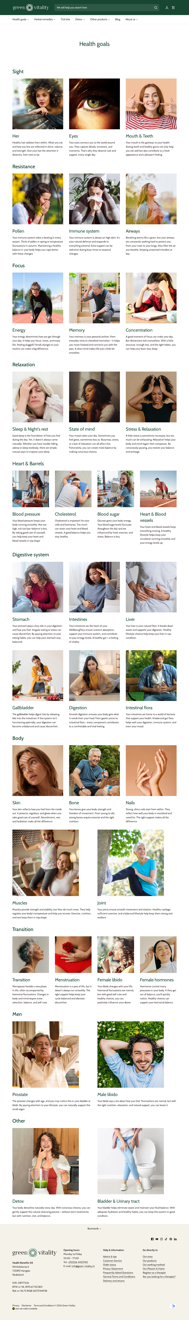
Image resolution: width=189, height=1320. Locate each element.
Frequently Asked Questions (118, 1272)
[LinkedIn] (175, 1239)
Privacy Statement (113, 1268)
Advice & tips (110, 1256)
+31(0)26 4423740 (78, 1262)
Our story (148, 1256)
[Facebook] (152, 1239)
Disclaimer (26, 1305)
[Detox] (45, 1161)
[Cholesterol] (73, 489)
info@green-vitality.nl (83, 1266)
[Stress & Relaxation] (151, 397)
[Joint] (130, 863)
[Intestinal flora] (151, 675)
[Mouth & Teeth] (151, 104)
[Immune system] (94, 199)
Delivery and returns (114, 1280)
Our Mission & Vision (154, 1268)
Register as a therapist (154, 1272)
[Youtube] (157, 1239)
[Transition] (30, 954)
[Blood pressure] (30, 489)
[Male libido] (130, 1054)
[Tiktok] (166, 1239)
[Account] (167, 8)
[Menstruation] (73, 954)
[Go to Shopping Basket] (173, 8)
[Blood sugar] (115, 489)
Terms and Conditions (44, 1305)
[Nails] (151, 770)
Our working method (154, 1264)
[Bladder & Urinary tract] (130, 1161)
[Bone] (94, 770)
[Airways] (151, 199)
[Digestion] (94, 675)
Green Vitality (68, 1305)
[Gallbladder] (37, 675)
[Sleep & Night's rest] (37, 397)
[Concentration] (151, 298)
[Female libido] (115, 954)
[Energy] (37, 298)
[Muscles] (45, 863)
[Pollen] (37, 199)
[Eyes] (94, 104)
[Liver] (151, 587)
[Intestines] (94, 587)
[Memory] (94, 298)
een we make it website (26, 1308)
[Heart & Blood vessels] (158, 489)
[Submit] (155, 7)
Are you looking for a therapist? (159, 1276)
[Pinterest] (171, 1239)
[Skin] (37, 770)
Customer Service (112, 1260)
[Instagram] (161, 1239)
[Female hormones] (158, 954)
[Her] (37, 104)
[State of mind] (94, 397)
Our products (150, 1260)
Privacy (15, 1305)
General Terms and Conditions (119, 1276)
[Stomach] (37, 587)
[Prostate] (45, 1054)
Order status (109, 1264)
